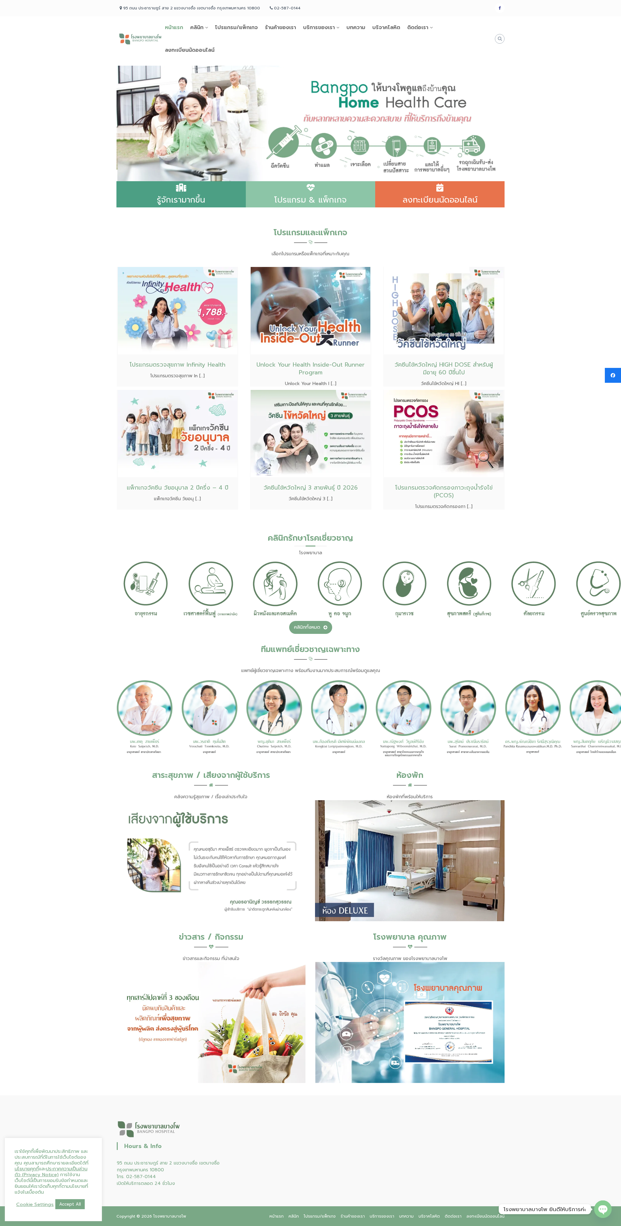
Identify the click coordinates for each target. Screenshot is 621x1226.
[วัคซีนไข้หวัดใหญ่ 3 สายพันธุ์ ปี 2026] (310, 433)
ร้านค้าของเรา (280, 27)
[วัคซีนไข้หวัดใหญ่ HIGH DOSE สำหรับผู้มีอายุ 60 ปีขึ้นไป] (444, 310)
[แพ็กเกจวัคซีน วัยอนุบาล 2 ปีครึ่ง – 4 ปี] (177, 433)
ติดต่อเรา (417, 27)
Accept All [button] (70, 1204)
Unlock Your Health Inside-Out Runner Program (310, 368)
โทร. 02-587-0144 (136, 1176)
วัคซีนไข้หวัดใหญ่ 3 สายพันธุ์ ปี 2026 (311, 487)
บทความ (355, 27)
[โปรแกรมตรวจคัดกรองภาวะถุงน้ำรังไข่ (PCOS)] (444, 433)
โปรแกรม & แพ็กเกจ (310, 200)
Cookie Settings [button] (35, 1204)
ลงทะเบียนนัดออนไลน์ (189, 50)
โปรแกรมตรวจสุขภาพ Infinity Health (177, 364)
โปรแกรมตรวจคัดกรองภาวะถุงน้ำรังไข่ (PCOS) (444, 491)
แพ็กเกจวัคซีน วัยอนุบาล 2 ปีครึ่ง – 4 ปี (177, 487)
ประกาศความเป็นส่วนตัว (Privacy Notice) (51, 1171)
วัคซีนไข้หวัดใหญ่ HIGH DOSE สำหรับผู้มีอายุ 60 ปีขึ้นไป (444, 368)
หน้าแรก (174, 27)
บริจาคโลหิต (386, 27)
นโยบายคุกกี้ (27, 1169)
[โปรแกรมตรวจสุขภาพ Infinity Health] (177, 310)
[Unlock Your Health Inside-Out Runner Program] (310, 310)
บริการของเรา (319, 27)
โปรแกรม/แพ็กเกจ (236, 27)
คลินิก (196, 27)
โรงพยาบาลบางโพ (169, 1216)
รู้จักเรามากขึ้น (181, 200)
